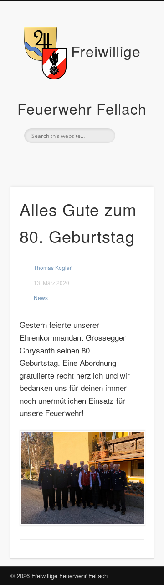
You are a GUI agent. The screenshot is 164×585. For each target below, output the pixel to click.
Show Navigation (132, 81)
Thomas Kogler (53, 267)
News (41, 297)
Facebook (80, 158)
